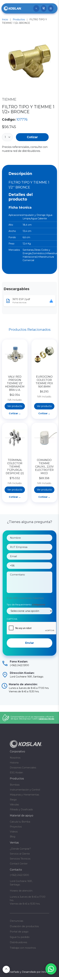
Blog (12, 836)
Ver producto (14, 406)
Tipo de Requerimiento (26, 604)
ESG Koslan (16, 772)
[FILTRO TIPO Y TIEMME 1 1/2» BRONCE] (29, 61)
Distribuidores (18, 942)
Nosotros (15, 757)
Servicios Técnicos (20, 858)
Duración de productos (24, 926)
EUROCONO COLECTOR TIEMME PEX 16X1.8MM (44, 381)
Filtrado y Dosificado (21, 809)
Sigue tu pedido (20, 937)
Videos (14, 831)
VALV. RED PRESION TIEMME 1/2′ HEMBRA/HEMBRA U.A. (14, 383)
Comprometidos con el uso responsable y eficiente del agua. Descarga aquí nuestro (32, 718)
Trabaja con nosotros (23, 947)
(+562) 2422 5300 (19, 875)
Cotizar (32, 137)
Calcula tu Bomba (20, 821)
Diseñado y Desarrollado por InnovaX (30, 971)
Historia (14, 762)
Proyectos (16, 826)
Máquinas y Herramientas (24, 794)
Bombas (15, 784)
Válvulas (14, 804)
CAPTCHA (12, 619)
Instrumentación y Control (25, 789)
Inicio (5, 19)
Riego (13, 799)
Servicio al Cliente (20, 853)
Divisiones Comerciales (23, 767)
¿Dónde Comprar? (20, 848)
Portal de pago (19, 931)
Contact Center (19, 863)
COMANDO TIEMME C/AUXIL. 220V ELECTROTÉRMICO (44, 466)
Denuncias (16, 920)
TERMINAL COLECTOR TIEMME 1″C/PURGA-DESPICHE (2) (15, 466)
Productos (19, 19)
